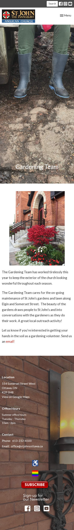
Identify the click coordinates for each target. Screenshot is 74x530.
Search (52, 3)
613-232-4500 (22, 440)
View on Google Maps (16, 396)
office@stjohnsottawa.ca (27, 446)
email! (10, 341)
